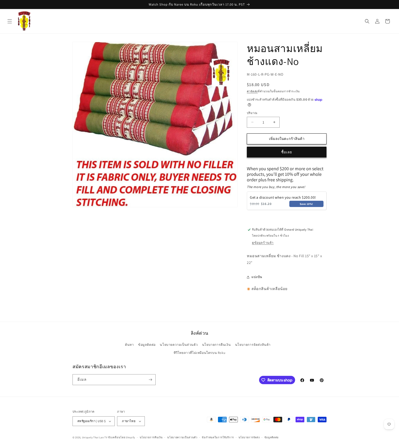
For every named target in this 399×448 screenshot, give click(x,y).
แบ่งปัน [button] (256, 277)
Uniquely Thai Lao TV (95, 437)
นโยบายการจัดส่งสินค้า (253, 345)
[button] (10, 21)
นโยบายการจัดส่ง (249, 437)
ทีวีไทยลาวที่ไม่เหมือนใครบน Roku (200, 353)
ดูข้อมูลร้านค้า (263, 243)
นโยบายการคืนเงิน (216, 345)
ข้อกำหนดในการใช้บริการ (218, 437)
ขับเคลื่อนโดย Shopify (121, 437)
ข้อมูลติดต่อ (147, 345)
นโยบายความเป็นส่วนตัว (179, 345)
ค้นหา (129, 345)
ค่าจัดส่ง (252, 91)
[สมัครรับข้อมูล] (150, 379)
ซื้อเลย (286, 152)
